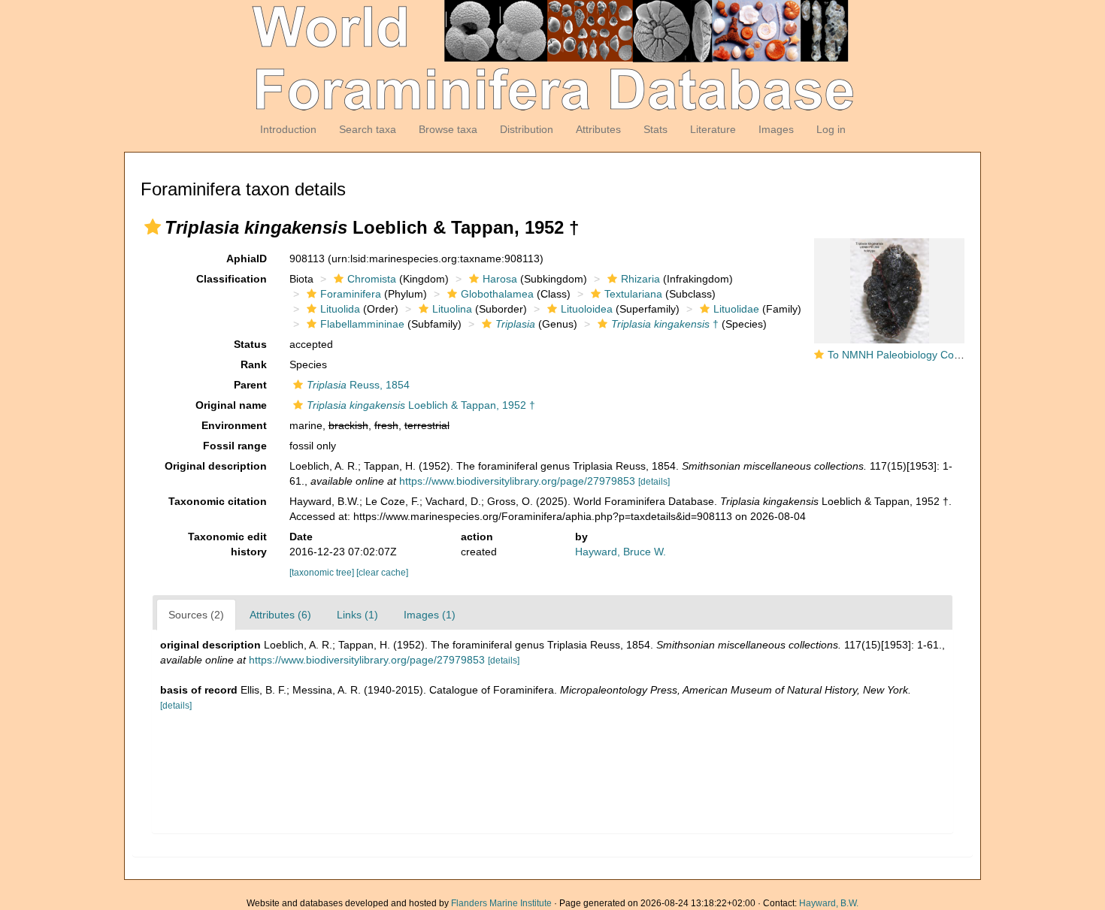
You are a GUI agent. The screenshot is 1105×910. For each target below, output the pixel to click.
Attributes (598, 129)
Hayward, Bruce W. (620, 552)
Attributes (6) (280, 615)
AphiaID (246, 258)
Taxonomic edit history (227, 544)
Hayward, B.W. (828, 903)
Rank (254, 364)
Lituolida (340, 309)
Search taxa (367, 129)
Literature (713, 129)
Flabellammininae (362, 324)
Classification (231, 279)
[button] (153, 227)
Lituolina (452, 309)
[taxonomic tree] (322, 572)
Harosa (500, 279)
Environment (234, 425)
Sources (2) (196, 615)
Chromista (371, 279)
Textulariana (633, 294)
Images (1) (430, 615)
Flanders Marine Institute (501, 903)
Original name (231, 405)
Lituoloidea (587, 309)
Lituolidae (736, 309)
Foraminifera (350, 294)
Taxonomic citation (217, 501)
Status (250, 344)
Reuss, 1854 (358, 385)
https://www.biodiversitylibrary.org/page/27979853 (517, 481)
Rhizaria (640, 279)
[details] (654, 481)
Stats (655, 129)
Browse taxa (448, 129)
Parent (250, 385)
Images (776, 129)
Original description (216, 466)
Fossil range (235, 446)
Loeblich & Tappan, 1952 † (421, 405)
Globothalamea (497, 294)
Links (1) (357, 615)
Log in (831, 129)
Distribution (526, 129)
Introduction (288, 129)
